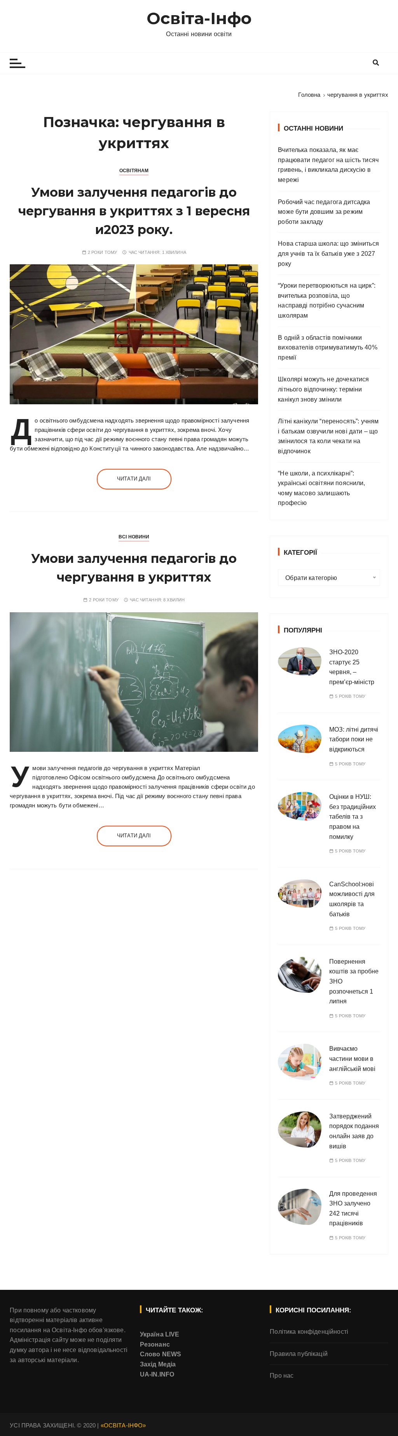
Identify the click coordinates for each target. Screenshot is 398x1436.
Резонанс (155, 1344)
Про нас (281, 1375)
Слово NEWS (161, 1354)
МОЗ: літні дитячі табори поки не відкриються (353, 739)
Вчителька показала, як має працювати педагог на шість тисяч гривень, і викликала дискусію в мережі (328, 165)
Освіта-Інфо (199, 18)
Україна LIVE (160, 1334)
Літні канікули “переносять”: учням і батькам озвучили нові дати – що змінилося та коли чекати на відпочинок (328, 436)
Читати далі (134, 479)
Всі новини (134, 537)
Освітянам (133, 170)
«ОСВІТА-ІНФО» (123, 1425)
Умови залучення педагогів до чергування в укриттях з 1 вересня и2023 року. (134, 211)
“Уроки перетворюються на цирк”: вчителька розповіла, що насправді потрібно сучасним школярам (326, 300)
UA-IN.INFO (157, 1374)
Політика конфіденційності (309, 1331)
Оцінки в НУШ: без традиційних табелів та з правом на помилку (352, 816)
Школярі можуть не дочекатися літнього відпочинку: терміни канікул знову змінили (323, 389)
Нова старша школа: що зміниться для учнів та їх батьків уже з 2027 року (328, 253)
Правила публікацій (299, 1353)
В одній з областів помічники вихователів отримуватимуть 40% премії (327, 347)
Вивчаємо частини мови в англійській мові (352, 1058)
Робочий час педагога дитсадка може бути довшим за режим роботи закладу (324, 212)
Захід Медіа (158, 1364)
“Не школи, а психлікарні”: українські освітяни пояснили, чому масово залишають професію (321, 488)
